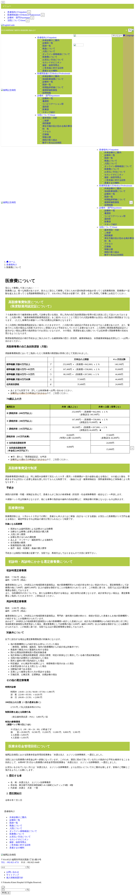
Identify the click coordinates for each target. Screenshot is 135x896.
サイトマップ (12, 875)
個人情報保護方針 (14, 877)
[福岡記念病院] (8, 90)
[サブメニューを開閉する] (29, 12)
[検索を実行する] (28, 867)
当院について (16, 20)
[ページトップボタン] (3, 887)
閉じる (6, 893)
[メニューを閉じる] (3, 2)
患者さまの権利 (16, 848)
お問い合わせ (12, 872)
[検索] (130, 30)
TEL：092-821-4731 (10, 862)
